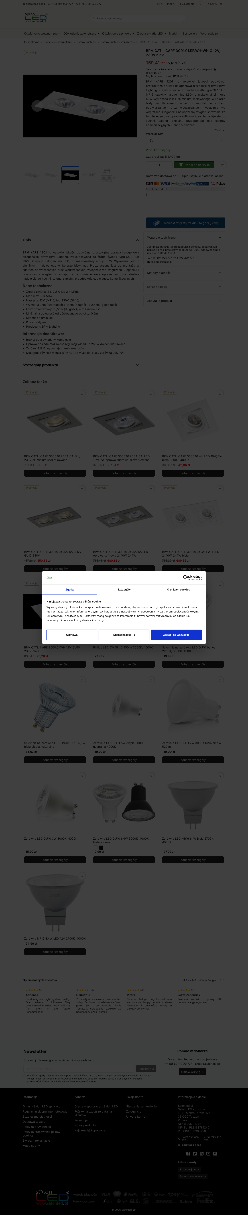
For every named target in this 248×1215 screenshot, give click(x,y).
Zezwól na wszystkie (176, 634)
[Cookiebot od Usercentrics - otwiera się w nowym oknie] (186, 577)
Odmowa (72, 634)
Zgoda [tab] (70, 589)
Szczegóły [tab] (124, 589)
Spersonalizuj (122, 634)
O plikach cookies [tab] (178, 589)
